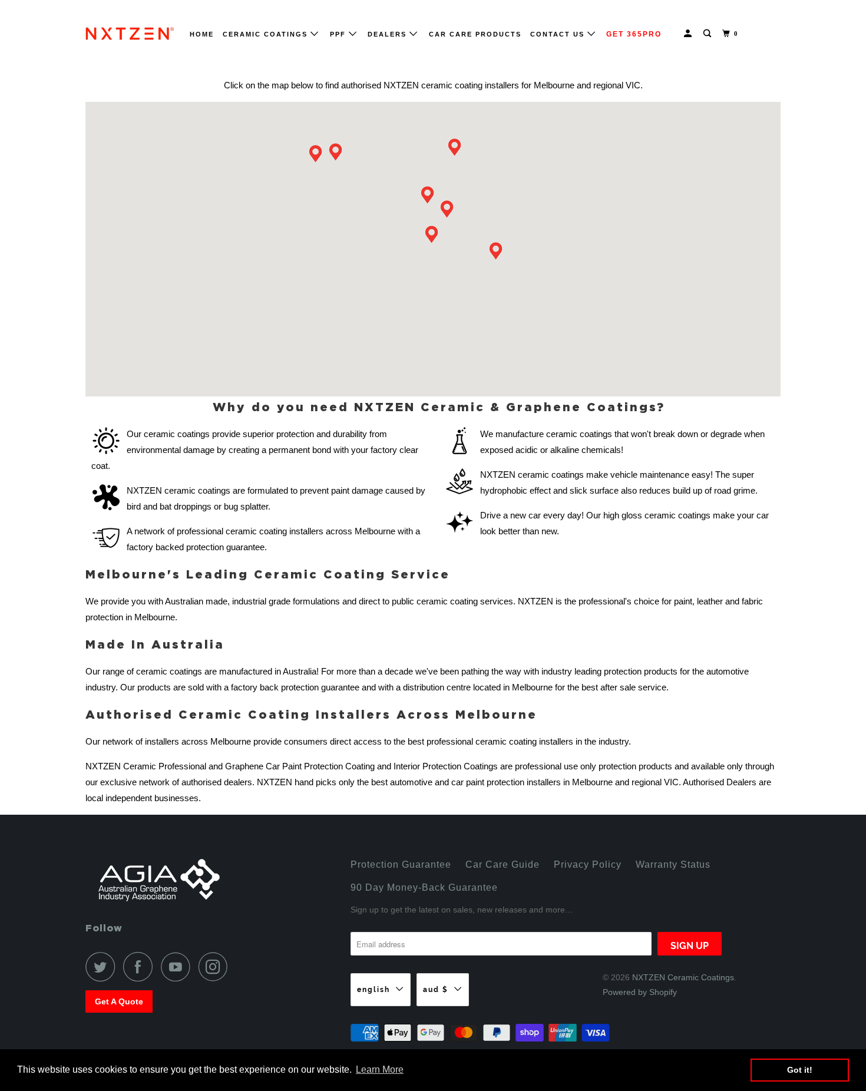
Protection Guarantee (401, 864)
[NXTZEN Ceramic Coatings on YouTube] (178, 966)
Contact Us (558, 34)
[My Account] (689, 34)
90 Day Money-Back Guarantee (424, 887)
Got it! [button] (799, 1070)
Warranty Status (673, 864)
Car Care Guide (502, 864)
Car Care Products (475, 34)
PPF (339, 34)
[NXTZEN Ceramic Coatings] (129, 33)
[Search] (708, 34)
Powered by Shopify (640, 992)
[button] (433, 237)
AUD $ (435, 990)
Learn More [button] (380, 1069)
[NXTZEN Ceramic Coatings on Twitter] (103, 966)
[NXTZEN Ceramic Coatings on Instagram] (216, 966)
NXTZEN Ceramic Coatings (683, 977)
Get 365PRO (634, 34)
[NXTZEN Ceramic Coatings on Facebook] (140, 966)
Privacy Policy (588, 864)
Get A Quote (119, 1001)
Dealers (388, 34)
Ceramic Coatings (266, 34)
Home (202, 34)
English (373, 990)
